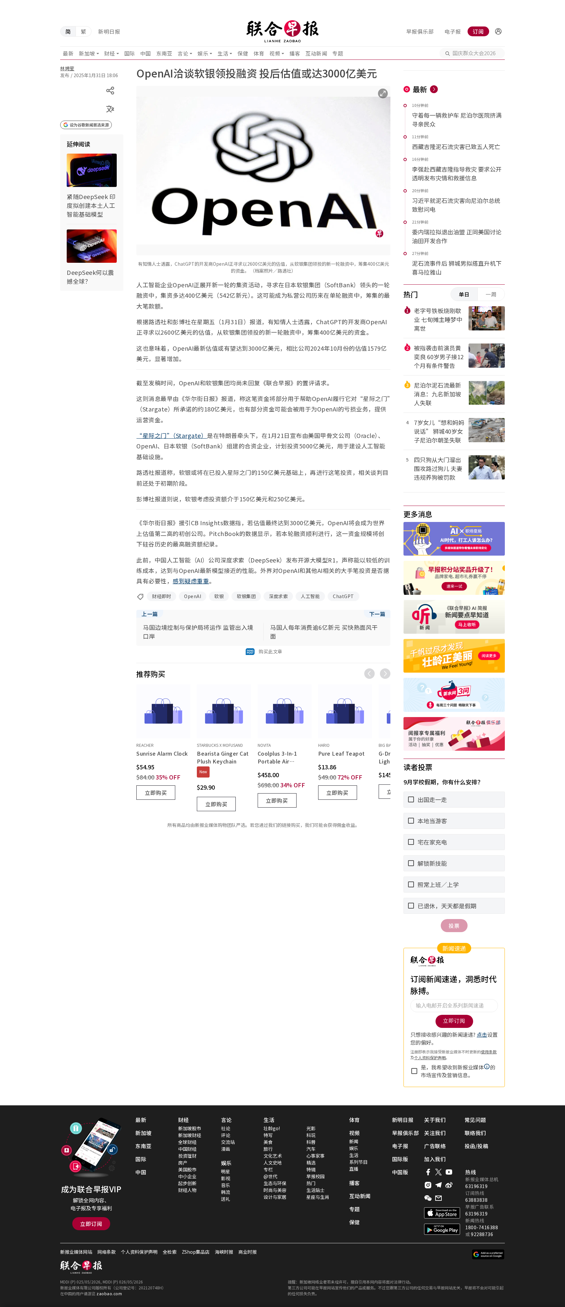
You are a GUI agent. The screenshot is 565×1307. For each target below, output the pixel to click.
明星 (225, 1171)
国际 (129, 53)
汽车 (311, 1149)
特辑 (311, 1169)
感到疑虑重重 (191, 581)
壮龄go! (272, 1128)
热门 (311, 1183)
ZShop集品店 (196, 1251)
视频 (274, 53)
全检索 (170, 1251)
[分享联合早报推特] (438, 1172)
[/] (282, 31)
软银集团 (246, 596)
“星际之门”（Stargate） (171, 435)
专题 (337, 53)
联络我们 (475, 1133)
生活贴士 (315, 1190)
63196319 (476, 1186)
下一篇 (377, 614)
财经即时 (161, 596)
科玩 (311, 1135)
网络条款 (106, 1251)
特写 (268, 1135)
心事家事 (315, 1155)
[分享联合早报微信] (428, 1198)
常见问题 (475, 1120)
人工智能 (310, 596)
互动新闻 (316, 53)
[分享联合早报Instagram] (428, 1185)
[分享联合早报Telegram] (438, 1185)
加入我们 (435, 1159)
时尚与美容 (275, 1190)
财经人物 (187, 1190)
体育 (258, 53)
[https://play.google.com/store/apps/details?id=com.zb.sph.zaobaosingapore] (442, 1229)
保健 (242, 53)
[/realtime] (434, 89)
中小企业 (187, 1176)
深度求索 (278, 596)
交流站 (228, 1142)
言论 (183, 53)
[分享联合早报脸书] (428, 1172)
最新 (68, 53)
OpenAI (192, 596)
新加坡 (87, 53)
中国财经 (187, 1149)
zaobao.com (109, 1293)
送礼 (225, 1199)
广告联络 (435, 1146)
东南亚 (164, 53)
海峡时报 (224, 1251)
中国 (145, 53)
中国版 (400, 1172)
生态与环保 (275, 1183)
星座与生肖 (317, 1197)
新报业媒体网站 (76, 1251)
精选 (311, 1162)
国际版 (400, 1159)
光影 (311, 1128)
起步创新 (187, 1183)
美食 (268, 1142)
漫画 (225, 1149)
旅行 (268, 1149)
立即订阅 (91, 1224)
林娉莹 (67, 68)
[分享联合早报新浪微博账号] (449, 1185)
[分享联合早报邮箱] (438, 1198)
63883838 (476, 1200)
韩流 (225, 1192)
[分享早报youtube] (449, 1172)
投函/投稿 (476, 1146)
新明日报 (109, 31)
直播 (353, 1168)
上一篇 (150, 614)
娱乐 (202, 53)
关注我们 (435, 1133)
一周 (491, 294)
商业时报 (247, 1251)
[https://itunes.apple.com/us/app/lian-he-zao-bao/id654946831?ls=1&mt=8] (442, 1212)
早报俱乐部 (420, 31)
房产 (182, 1162)
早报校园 (315, 1176)
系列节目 (358, 1162)
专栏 (268, 1169)
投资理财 (187, 1155)
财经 (109, 53)
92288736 (482, 1234)
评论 (225, 1135)
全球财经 (187, 1142)
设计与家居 (275, 1197)
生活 (222, 53)
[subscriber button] (498, 31)
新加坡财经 (189, 1135)
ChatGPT (343, 596)
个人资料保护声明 (139, 1251)
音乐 (225, 1185)
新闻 (353, 1141)
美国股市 (187, 1169)
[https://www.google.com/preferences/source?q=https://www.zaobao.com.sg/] (488, 1254)
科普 (311, 1142)
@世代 (270, 1176)
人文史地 (273, 1162)
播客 (294, 53)
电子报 (452, 31)
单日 (464, 294)
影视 (225, 1178)
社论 (225, 1128)
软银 (219, 596)
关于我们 (435, 1120)
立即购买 (156, 792)
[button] (498, 31)
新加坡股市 (189, 1128)
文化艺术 (273, 1155)
